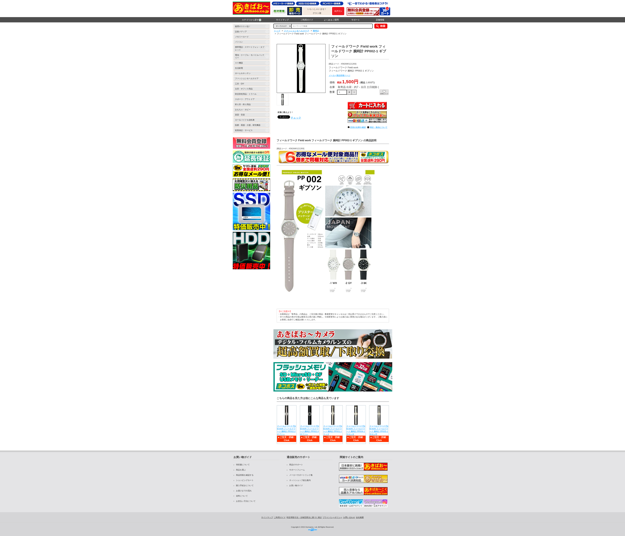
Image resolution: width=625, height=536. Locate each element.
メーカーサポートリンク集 (301, 475)
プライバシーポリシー (332, 517)
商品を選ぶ (241, 470)
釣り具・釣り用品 (243, 104)
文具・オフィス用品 (244, 89)
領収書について (243, 465)
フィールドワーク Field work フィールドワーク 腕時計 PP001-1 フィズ (332, 430)
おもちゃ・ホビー (243, 110)
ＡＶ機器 (239, 63)
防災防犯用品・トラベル (246, 94)
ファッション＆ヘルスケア (246, 78)
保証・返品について (378, 127)
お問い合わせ (349, 517)
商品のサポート (296, 465)
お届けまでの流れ (244, 491)
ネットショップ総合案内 (300, 480)
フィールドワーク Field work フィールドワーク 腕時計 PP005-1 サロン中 (378, 430)
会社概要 (360, 517)
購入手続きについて (245, 485)
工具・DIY (239, 84)
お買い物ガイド (296, 485)
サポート (355, 20)
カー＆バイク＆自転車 (245, 120)
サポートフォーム (297, 470)
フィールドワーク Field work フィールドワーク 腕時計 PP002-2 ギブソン (286, 430)
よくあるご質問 (331, 20)
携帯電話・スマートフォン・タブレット (249, 48)
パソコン (239, 42)
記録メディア (241, 31)
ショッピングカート (245, 480)
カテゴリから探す (250, 20)
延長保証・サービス (244, 130)
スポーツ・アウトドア (245, 99)
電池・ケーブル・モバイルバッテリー (249, 56)
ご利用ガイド (306, 20)
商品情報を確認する (245, 475)
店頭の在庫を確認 (358, 127)
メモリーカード (242, 37)
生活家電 (239, 68)
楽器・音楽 (240, 115)
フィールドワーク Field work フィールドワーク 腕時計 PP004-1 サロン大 (355, 430)
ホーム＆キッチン (243, 73)
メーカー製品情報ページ (339, 75)
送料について (242, 496)
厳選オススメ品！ (243, 26)
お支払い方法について (246, 501)
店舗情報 (380, 20)
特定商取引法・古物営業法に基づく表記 (304, 517)
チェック (296, 117)
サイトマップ (282, 20)
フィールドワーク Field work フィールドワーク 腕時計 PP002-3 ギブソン (309, 430)
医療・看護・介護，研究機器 (247, 125)
